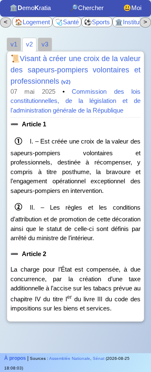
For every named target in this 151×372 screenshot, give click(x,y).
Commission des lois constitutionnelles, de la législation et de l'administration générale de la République (75, 101)
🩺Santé (67, 22)
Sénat (98, 358)
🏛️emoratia (30, 7)
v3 (45, 44)
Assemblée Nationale (69, 358)
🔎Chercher (87, 7)
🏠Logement (32, 22)
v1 (13, 44)
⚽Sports (97, 22)
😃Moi (132, 7)
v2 (29, 44)
